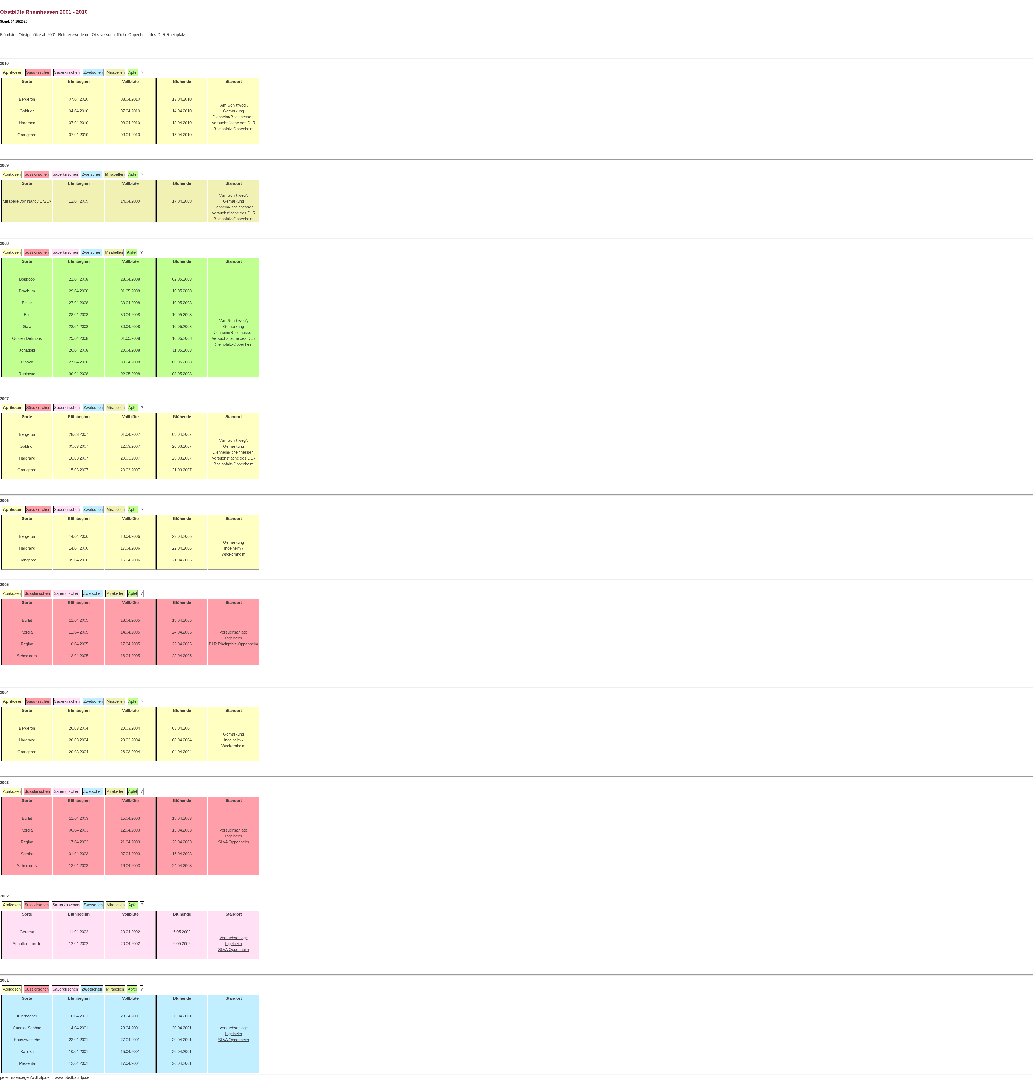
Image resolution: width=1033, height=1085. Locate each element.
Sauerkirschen (67, 72)
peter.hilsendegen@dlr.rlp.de (24, 1077)
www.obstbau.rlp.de (72, 1077)
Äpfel (132, 72)
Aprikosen (12, 174)
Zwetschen (93, 72)
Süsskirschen (38, 72)
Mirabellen (116, 72)
